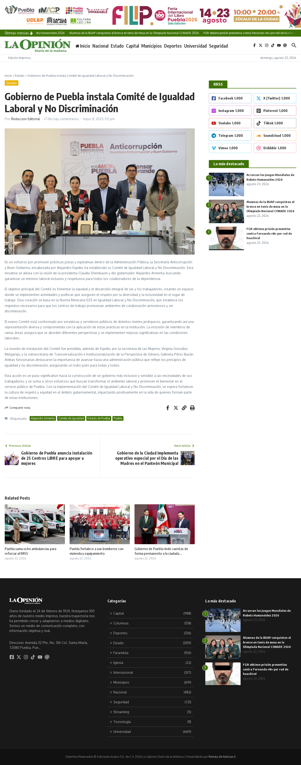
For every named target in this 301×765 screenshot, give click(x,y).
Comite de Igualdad (71, 418)
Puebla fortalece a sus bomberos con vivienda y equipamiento (96, 551)
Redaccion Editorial (25, 119)
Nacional (100, 46)
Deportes (173, 46)
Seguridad (218, 46)
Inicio (8, 75)
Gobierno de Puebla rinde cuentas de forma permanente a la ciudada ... (161, 551)
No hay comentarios (63, 119)
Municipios (151, 46)
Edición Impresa (19, 58)
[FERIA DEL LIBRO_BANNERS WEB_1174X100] (150, 15)
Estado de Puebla (98, 418)
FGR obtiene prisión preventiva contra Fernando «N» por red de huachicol (269, 233)
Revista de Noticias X (222, 756)
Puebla (118, 418)
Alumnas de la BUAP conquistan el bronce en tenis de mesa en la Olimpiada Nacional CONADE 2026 (270, 206)
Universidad (195, 46)
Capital (132, 46)
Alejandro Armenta (43, 418)
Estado (117, 46)
